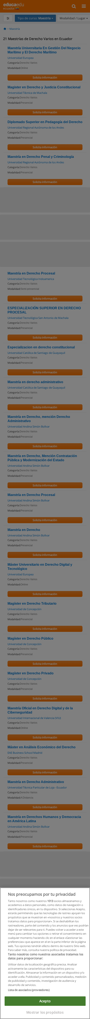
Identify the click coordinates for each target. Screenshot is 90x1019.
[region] (45, 953)
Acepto (45, 1001)
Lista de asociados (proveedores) (29, 990)
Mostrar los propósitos (45, 1012)
